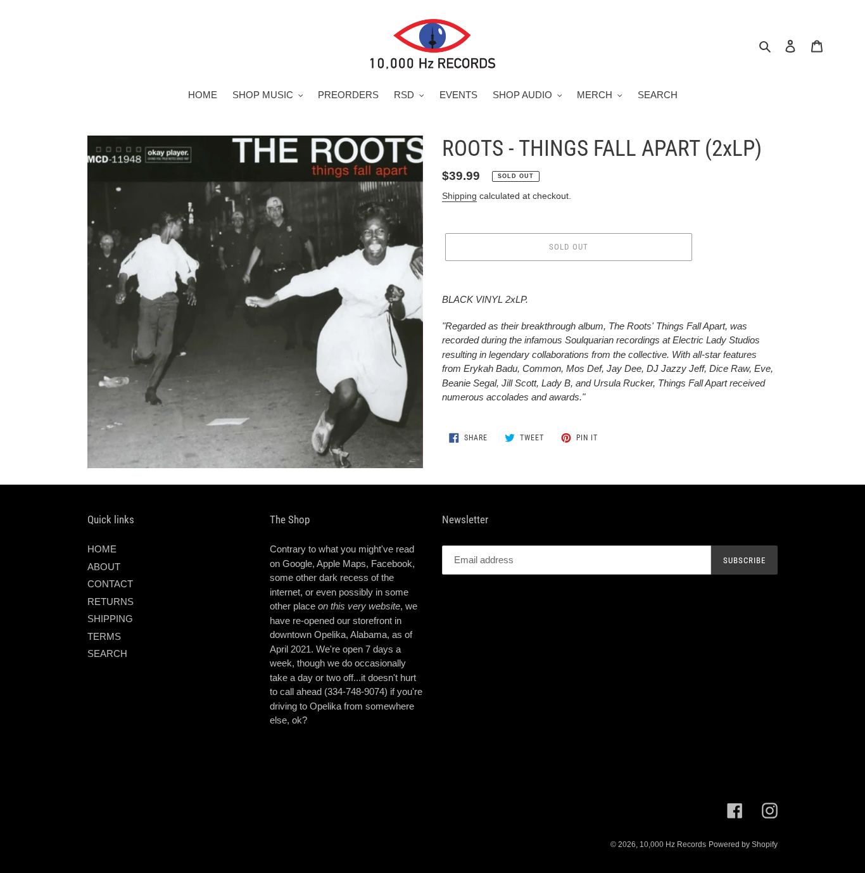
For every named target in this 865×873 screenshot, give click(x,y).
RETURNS (110, 601)
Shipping (459, 196)
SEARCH (107, 653)
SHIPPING (110, 618)
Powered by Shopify (743, 844)
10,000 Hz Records (673, 844)
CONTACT (110, 583)
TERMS (104, 636)
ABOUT (103, 566)
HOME (102, 549)
